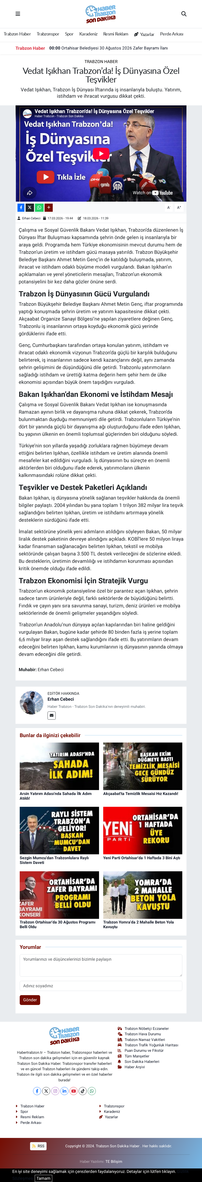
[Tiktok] (83, 1091)
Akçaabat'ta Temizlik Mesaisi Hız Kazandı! (140, 793)
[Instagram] (55, 1091)
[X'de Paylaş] (30, 208)
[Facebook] (37, 1091)
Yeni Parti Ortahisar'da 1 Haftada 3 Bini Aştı (141, 858)
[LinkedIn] (64, 1091)
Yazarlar (146, 34)
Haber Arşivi (135, 1067)
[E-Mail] (52, 716)
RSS (40, 1146)
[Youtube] (73, 1091)
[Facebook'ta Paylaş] (20, 208)
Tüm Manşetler (137, 1056)
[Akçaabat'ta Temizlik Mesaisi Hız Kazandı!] (143, 765)
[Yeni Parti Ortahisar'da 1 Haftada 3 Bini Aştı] (143, 830)
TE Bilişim (113, 1161)
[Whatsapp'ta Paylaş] (39, 208)
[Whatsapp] (92, 1091)
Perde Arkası (171, 34)
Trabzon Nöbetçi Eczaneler (147, 1028)
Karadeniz (88, 34)
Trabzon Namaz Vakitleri (145, 1039)
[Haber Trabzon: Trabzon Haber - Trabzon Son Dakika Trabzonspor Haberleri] (100, 13)
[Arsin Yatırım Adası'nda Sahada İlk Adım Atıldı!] (59, 765)
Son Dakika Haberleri (142, 1061)
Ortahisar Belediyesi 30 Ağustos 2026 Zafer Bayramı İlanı (108, 48)
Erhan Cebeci (31, 218)
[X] (46, 1091)
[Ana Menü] (18, 13)
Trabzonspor (48, 34)
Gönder (30, 999)
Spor (69, 34)
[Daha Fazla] (49, 208)
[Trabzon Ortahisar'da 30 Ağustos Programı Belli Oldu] (59, 894)
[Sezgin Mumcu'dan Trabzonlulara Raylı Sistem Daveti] (59, 830)
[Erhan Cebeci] (31, 702)
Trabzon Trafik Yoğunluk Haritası (151, 1045)
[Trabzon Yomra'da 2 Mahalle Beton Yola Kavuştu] (143, 894)
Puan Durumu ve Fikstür (144, 1050)
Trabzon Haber (17, 34)
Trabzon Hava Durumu (143, 1034)
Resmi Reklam (115, 34)
